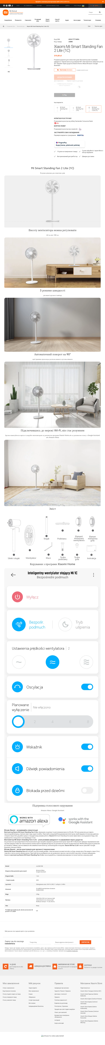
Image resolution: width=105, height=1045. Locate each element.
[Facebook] (4, 6)
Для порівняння (59, 81)
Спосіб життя (57, 20)
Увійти (67, 5)
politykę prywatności (72, 951)
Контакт (39, 5)
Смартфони (8, 20)
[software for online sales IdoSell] (52, 1036)
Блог (18, 5)
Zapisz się (85, 942)
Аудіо (67, 20)
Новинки (98, 20)
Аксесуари (77, 20)
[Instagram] (6, 6)
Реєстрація (77, 5)
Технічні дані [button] (98, 26)
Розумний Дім (38, 20)
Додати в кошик (64, 77)
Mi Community (28, 5)
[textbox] (95, 12)
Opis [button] (89, 26)
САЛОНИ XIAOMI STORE (52, 5)
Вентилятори (21, 26)
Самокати (28, 20)
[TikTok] (12, 6)
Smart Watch (47, 20)
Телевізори (87, 20)
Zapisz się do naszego (14, 942)
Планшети (18, 20)
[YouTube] (9, 6)
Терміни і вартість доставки (75, 81)
